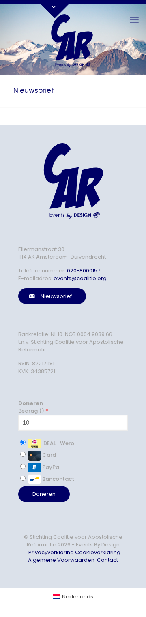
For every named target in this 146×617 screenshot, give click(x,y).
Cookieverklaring (97, 552)
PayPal (51, 467)
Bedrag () (33, 411)
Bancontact (57, 479)
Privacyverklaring (51, 552)
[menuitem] (73, 596)
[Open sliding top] (54, 9)
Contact (107, 560)
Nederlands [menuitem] (77, 596)
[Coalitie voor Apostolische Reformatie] (73, 39)
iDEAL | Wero (57, 443)
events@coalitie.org (80, 278)
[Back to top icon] (123, 600)
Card (48, 455)
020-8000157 (83, 270)
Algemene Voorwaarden (61, 560)
